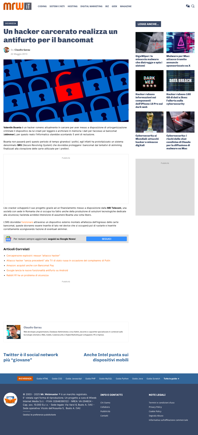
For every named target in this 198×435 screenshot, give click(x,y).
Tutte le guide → (171, 378)
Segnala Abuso (156, 415)
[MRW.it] (17, 6)
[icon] (188, 6)
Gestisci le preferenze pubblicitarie (39, 414)
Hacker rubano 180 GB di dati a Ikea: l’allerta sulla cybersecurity (178, 99)
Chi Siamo (105, 402)
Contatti (104, 415)
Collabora (105, 407)
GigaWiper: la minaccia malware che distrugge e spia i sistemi (149, 61)
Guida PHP (90, 378)
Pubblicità (105, 411)
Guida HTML (42, 378)
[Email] (126, 50)
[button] (193, 6)
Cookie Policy (155, 411)
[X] (99, 50)
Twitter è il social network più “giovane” (30, 357)
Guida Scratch (153, 378)
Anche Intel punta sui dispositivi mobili (106, 357)
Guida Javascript (74, 378)
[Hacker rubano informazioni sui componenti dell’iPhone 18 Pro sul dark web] (150, 80)
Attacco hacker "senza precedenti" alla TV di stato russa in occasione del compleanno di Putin (58, 260)
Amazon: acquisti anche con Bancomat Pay (30, 265)
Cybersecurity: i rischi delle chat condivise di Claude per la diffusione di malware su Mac (178, 142)
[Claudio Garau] (7, 50)
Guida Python (122, 378)
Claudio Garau (22, 50)
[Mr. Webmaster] (10, 400)
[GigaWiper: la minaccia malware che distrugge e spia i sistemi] (150, 42)
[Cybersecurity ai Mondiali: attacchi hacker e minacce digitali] (150, 121)
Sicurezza (10, 23)
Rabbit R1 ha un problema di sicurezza (28, 275)
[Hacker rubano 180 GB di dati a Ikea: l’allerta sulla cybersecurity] (180, 80)
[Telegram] (119, 50)
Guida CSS (57, 378)
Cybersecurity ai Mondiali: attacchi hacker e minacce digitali (147, 140)
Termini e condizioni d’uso (161, 402)
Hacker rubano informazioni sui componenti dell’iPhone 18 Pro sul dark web (149, 101)
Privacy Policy (155, 407)
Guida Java (137, 378)
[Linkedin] (106, 50)
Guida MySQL (105, 378)
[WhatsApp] (112, 50)
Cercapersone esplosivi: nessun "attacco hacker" (33, 255)
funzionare (27, 222)
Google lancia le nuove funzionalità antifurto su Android (37, 270)
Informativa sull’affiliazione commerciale (168, 420)
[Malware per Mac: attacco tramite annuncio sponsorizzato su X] (180, 42)
